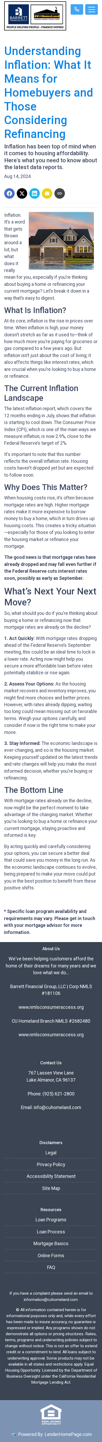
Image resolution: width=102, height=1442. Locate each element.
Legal (51, 1152)
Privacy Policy (51, 1164)
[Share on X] (22, 193)
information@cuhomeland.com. (51, 1299)
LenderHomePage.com (68, 1434)
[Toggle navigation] (91, 9)
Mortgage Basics (51, 1243)
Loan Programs (51, 1219)
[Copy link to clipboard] (59, 193)
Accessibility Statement (51, 1176)
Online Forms (51, 1255)
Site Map (51, 1188)
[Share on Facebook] (9, 193)
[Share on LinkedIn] (34, 193)
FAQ (51, 1267)
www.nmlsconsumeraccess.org (51, 1007)
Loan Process (51, 1231)
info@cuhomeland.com (57, 1107)
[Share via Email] (47, 193)
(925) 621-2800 (59, 1093)
